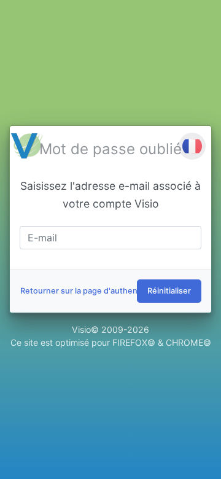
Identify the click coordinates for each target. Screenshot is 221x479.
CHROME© (188, 342)
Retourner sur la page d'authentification (95, 290)
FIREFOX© (133, 342)
